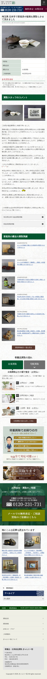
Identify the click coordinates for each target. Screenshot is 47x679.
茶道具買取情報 (8, 224)
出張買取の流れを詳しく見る (23, 421)
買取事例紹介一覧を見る (23, 347)
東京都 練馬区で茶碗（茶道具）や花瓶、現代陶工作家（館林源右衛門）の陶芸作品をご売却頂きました (31, 333)
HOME (4, 608)
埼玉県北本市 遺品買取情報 (12, 217)
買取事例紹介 (9, 588)
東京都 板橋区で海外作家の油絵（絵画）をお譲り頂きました (33, 576)
